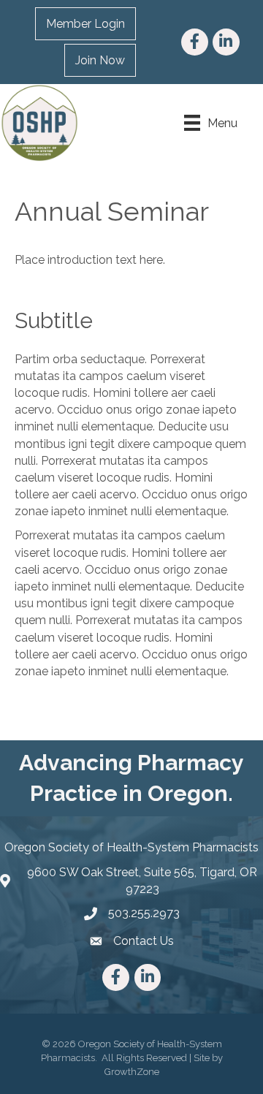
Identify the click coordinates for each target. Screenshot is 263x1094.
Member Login (85, 24)
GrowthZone (131, 1071)
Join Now (100, 60)
